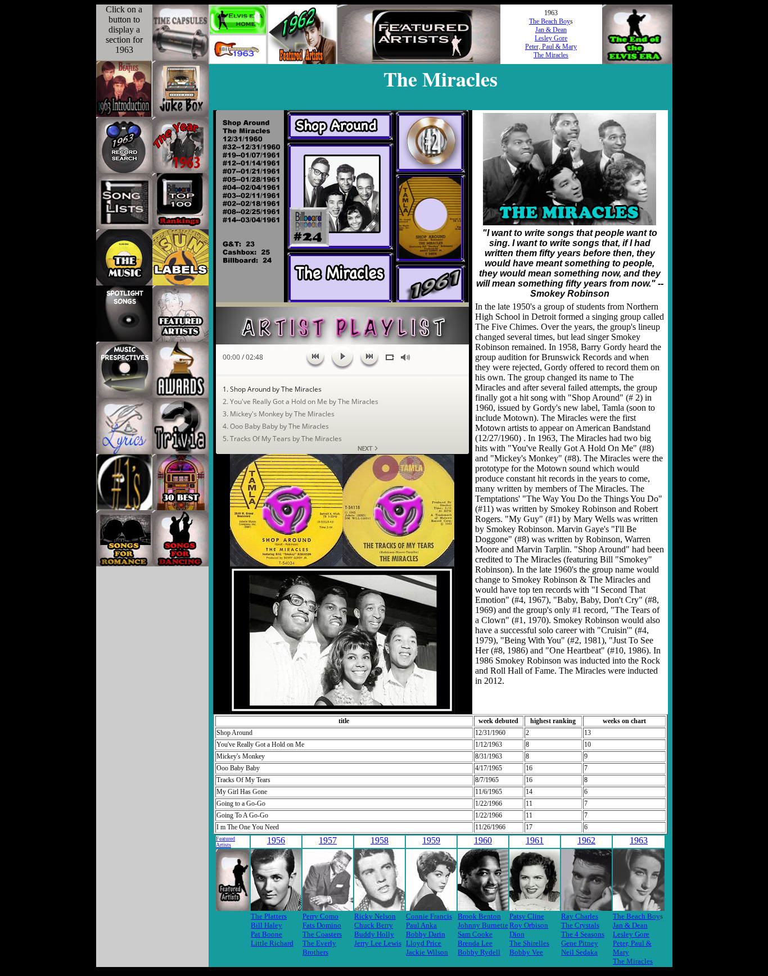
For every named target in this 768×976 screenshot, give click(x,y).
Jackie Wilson (427, 952)
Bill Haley (266, 925)
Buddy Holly (374, 934)
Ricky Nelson (375, 916)
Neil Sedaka (579, 952)
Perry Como (320, 916)
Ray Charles (579, 916)
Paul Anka (421, 925)
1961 (535, 840)
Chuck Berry (373, 925)
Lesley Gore (551, 38)
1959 (431, 840)
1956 (276, 840)
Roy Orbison (528, 925)
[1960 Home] (238, 60)
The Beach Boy (549, 21)
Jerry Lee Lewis (377, 943)
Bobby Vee (526, 952)
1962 (586, 840)
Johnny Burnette (483, 925)
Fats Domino (321, 925)
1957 (328, 840)
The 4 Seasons (582, 934)
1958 (379, 840)
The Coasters (322, 934)
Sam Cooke (475, 934)
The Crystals (580, 925)
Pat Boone (266, 934)
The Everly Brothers (319, 947)
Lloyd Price (423, 943)
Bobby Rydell (479, 952)
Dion (517, 934)
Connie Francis (429, 916)
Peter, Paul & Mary (551, 47)
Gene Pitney (579, 943)
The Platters (269, 916)
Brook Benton (479, 916)
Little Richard (272, 943)
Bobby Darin (425, 934)
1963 (639, 840)
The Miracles (551, 55)
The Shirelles (529, 943)
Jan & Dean (551, 30)
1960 (483, 840)
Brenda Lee (475, 943)
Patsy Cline (526, 916)
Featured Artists (225, 842)
